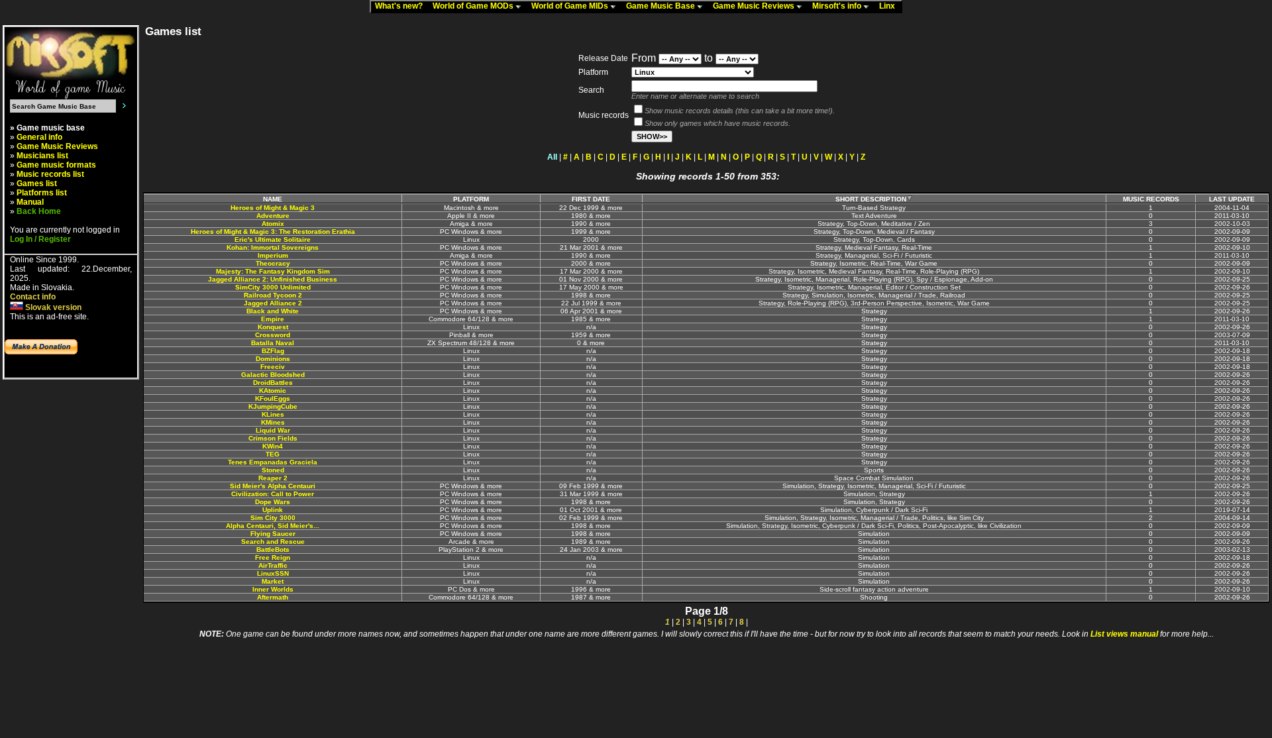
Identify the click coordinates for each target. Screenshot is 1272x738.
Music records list (50, 174)
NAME (272, 199)
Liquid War (273, 430)
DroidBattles (273, 382)
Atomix (273, 223)
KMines (273, 422)
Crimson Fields (272, 438)
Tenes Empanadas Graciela (272, 462)
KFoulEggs (272, 398)
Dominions (273, 358)
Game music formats (56, 165)
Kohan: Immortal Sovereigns (273, 247)
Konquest (273, 327)
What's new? (402, 6)
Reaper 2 (273, 478)
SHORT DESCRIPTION (870, 199)
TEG (273, 454)
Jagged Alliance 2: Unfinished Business (272, 279)
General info (39, 137)
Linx (890, 6)
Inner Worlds (272, 589)
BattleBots (273, 549)
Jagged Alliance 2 (273, 303)
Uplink (272, 509)
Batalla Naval (272, 342)
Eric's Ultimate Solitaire (273, 239)
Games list (37, 183)
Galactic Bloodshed (273, 374)
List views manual (1124, 634)
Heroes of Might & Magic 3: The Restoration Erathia (273, 231)
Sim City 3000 (272, 517)
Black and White (272, 311)
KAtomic (272, 390)
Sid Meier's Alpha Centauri (272, 486)
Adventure (273, 215)
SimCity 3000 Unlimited (273, 287)
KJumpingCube (272, 406)
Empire (272, 319)
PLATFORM (471, 199)
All (552, 157)
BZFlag (273, 350)
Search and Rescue (273, 541)
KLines (273, 414)
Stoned (273, 470)
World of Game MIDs (570, 6)
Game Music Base (661, 6)
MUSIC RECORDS (1151, 199)
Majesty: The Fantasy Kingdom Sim (273, 271)
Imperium (273, 255)
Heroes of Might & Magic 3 (273, 207)
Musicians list (42, 155)
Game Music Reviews (754, 6)
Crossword (272, 335)
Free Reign (272, 557)
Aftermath (272, 597)
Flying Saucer (272, 533)
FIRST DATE (591, 199)
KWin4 (272, 446)
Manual (30, 202)
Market (273, 581)
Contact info (33, 296)
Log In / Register (40, 239)
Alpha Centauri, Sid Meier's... (272, 525)
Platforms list (42, 192)
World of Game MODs (474, 6)
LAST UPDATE (1232, 199)
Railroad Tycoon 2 (273, 295)
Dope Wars (272, 501)
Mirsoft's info (837, 6)
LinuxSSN (273, 573)
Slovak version (52, 307)
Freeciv (272, 366)
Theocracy (273, 263)
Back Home (39, 211)
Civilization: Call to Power (272, 494)
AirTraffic (273, 565)
